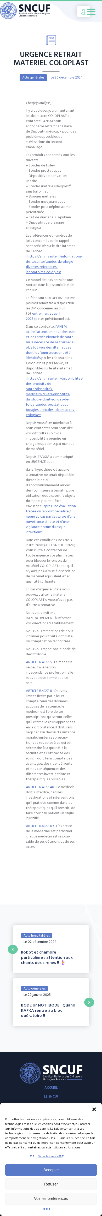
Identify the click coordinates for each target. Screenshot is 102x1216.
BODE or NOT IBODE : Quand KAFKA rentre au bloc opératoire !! (48, 1010)
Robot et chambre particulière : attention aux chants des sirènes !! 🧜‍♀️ (47, 957)
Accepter (51, 1169)
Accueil (51, 1087)
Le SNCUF (51, 1096)
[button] (94, 1109)
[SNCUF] (30, 11)
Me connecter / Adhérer (83, 11)
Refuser (51, 1184)
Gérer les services (50, 1156)
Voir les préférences (51, 1198)
